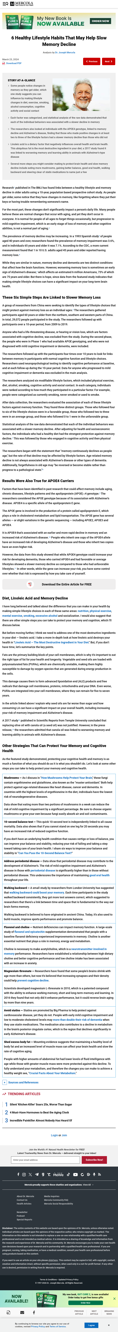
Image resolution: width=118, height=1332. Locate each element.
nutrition (83, 611)
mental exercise (12, 615)
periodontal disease (43, 870)
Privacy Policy (38, 1326)
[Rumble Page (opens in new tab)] (88, 1175)
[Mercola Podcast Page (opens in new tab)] (94, 1175)
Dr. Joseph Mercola (65, 52)
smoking (29, 615)
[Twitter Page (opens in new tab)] (30, 1175)
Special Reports (24, 1219)
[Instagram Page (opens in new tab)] (24, 1175)
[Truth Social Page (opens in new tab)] (49, 1175)
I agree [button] (91, 1325)
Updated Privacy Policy (68, 1279)
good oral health (99, 875)
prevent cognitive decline (33, 980)
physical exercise (100, 611)
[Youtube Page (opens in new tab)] (75, 1175)
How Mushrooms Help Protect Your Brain (66, 777)
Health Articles (24, 1203)
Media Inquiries (51, 1196)
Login (54, 1135)
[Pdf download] (8, 1312)
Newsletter (22, 1212)
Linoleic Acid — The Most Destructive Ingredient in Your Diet (52, 642)
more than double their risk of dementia (77, 1019)
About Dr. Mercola (25, 1196)
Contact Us (22, 1200)
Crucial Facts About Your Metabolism (52, 1073)
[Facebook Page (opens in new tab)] (18, 1175)
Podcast (21, 1216)
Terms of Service (58, 1326)
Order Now (85, 1303)
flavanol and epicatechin (29, 931)
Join (64, 1135)
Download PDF (14, 63)
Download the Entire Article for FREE (67, 584)
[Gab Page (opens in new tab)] (43, 1175)
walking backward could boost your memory (37, 892)
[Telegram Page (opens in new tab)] (37, 1175)
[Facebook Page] (34, 1312)
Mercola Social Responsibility (58, 1203)
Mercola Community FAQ (56, 1200)
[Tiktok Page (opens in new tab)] (68, 1175)
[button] (91, 61)
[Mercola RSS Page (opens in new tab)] (99, 1175)
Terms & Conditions (48, 1279)
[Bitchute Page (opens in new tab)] (82, 1175)
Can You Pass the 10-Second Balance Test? (45, 853)
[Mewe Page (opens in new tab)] (58, 1175)
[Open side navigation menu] (6, 4)
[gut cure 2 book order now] (59, 28)
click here (53, 1260)
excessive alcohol (46, 615)
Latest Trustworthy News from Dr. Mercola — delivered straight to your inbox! (56, 1153)
